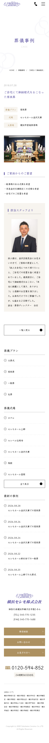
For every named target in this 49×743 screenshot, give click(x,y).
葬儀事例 (21, 70)
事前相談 (23, 631)
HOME (11, 70)
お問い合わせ (23, 642)
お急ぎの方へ (23, 652)
